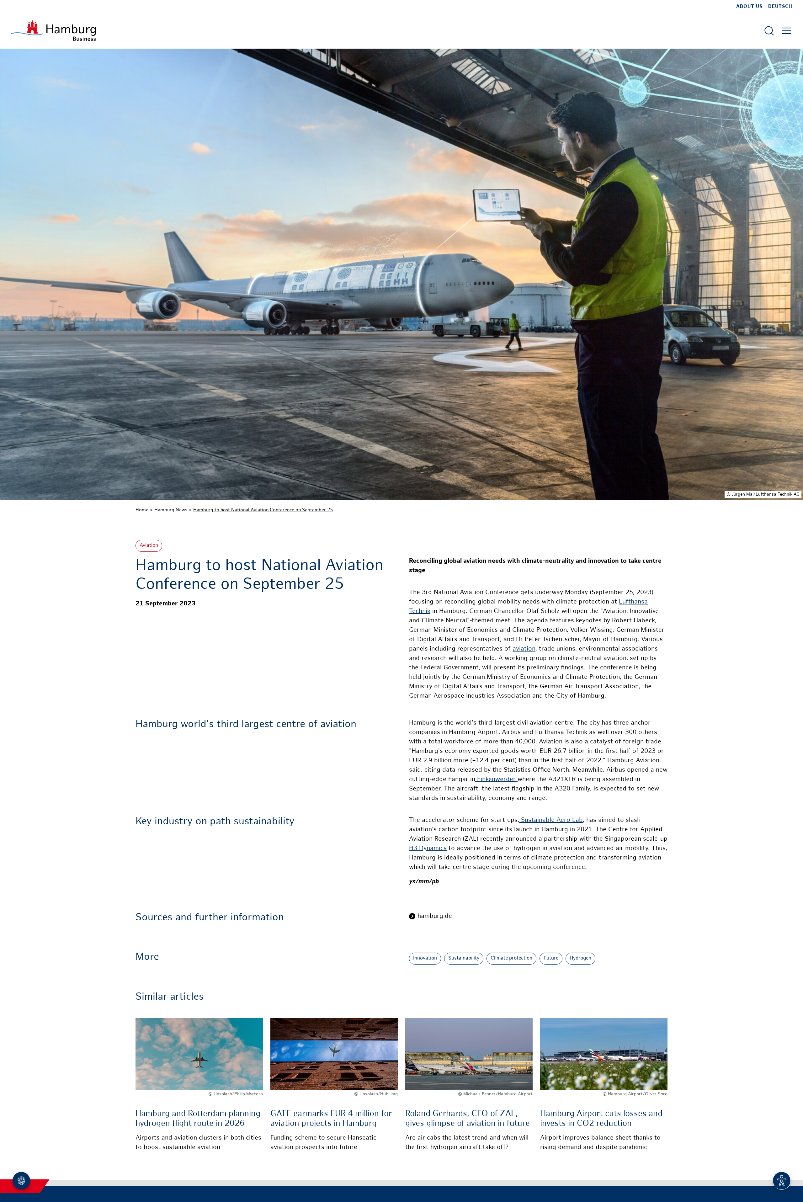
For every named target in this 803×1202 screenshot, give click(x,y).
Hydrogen (580, 958)
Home (142, 510)
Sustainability (463, 958)
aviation (524, 649)
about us (749, 6)
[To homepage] (53, 30)
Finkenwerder (496, 780)
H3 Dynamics (428, 849)
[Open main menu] (786, 30)
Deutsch (780, 6)
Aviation (149, 545)
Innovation (425, 958)
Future (551, 958)
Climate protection (511, 958)
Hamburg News (170, 510)
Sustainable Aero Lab (551, 820)
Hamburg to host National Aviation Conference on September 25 (263, 510)
